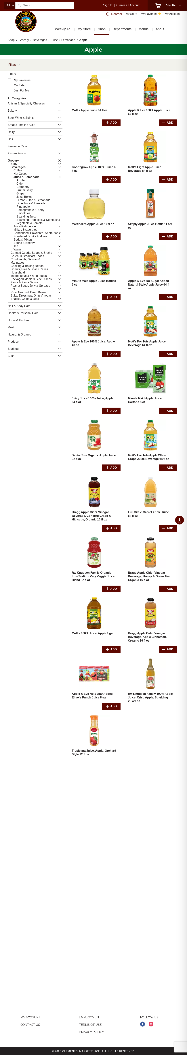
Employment (90, 1017)
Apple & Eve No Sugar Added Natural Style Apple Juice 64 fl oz (148, 284)
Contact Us (30, 1024)
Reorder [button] (116, 14)
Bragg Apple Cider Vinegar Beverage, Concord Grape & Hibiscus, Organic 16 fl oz (91, 516)
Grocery (24, 40)
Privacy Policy (91, 1032)
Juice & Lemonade (63, 40)
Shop (11, 40)
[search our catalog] (19, 5)
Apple (83, 40)
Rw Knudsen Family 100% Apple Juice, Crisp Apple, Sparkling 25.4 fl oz (150, 697)
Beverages (40, 40)
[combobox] (9, 5)
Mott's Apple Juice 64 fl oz (90, 110)
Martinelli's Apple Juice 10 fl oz (93, 224)
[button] (58, 103)
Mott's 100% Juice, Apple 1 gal (92, 633)
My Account (30, 1017)
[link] (142, 1024)
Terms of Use (90, 1024)
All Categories (17, 98)
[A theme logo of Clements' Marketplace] (26, 24)
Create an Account (128, 5)
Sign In (107, 5)
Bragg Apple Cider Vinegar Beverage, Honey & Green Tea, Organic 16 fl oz (149, 576)
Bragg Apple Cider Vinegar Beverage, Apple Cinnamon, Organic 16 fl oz (147, 637)
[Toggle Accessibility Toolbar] (179, 520)
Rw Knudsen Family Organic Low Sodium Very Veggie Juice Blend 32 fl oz (93, 576)
